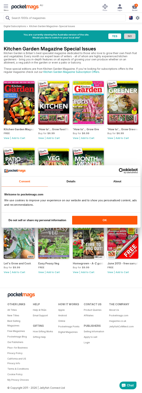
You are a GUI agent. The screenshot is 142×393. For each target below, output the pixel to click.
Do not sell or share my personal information (37, 220)
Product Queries (93, 310)
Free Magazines (16, 331)
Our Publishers (15, 342)
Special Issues (67, 26)
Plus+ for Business (17, 347)
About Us (114, 310)
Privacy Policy (15, 353)
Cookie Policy (15, 374)
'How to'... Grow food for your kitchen (53, 129)
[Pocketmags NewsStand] (24, 7)
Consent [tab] (24, 181)
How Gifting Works (43, 331)
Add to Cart (18, 138)
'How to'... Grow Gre (86, 129)
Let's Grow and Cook (17, 263)
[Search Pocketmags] (7, 18)
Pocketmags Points (69, 326)
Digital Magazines (68, 332)
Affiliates (89, 315)
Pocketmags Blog (17, 336)
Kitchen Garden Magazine (43, 26)
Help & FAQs (39, 310)
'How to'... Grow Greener (122, 129)
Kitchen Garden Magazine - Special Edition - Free (19, 129)
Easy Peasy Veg (48, 263)
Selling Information (94, 331)
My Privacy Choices (18, 379)
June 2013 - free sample (122, 263)
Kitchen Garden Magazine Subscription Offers (71, 71)
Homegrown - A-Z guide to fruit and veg (88, 263)
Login (87, 342)
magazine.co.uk (117, 321)
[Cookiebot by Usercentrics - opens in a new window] (121, 171)
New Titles (13, 315)
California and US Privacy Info (16, 361)
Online (61, 321)
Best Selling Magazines (13, 323)
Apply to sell (90, 337)
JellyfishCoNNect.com (120, 326)
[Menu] (6, 7)
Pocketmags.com (118, 315)
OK (105, 220)
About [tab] (117, 181)
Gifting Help (39, 337)
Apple (61, 310)
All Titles (12, 310)
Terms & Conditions (18, 368)
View (6, 138)
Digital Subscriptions (15, 26)
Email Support (40, 315)
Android (62, 315)
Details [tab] (71, 181)
